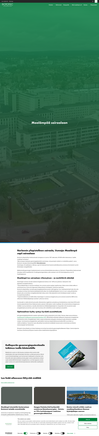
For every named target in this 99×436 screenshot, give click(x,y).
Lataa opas (10, 366)
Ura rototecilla (5, 1)
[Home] (7, 5)
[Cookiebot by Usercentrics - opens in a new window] (9, 433)
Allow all (88, 419)
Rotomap (11, 1)
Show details (70, 433)
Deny (88, 427)
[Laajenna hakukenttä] (92, 1)
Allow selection (87, 423)
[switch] (39, 433)
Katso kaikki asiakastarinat (7, 382)
